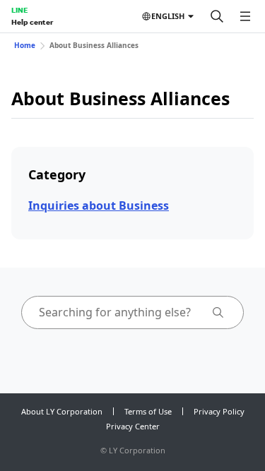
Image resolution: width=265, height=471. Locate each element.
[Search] (217, 16)
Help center (32, 22)
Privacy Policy (219, 411)
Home (24, 45)
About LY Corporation (61, 411)
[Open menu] (245, 16)
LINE (19, 10)
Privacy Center (133, 426)
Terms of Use (148, 411)
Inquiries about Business (98, 205)
